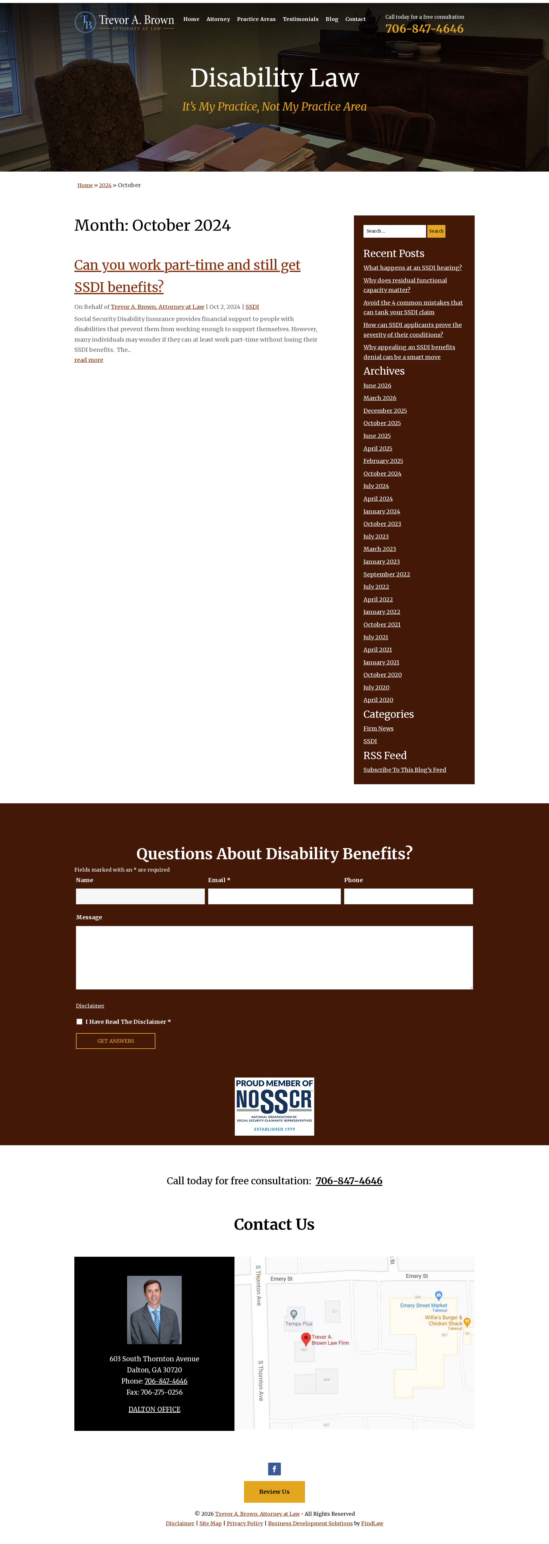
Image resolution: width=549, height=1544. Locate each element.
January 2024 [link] (381, 511)
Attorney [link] (218, 19)
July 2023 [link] (376, 536)
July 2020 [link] (376, 687)
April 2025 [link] (377, 448)
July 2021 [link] (375, 637)
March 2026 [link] (379, 398)
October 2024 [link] (382, 473)
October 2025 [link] (382, 423)
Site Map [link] (211, 1523)
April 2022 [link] (378, 599)
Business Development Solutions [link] (310, 1523)
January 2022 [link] (381, 612)
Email (219, 880)
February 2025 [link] (383, 461)
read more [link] (88, 360)
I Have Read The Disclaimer (128, 1022)
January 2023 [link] (381, 561)
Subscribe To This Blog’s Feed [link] (404, 769)
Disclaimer (90, 1006)
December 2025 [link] (385, 410)
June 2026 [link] (377, 385)
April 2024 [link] (378, 498)
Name (84, 880)
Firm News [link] (378, 728)
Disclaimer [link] (180, 1523)
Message (89, 917)
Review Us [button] (274, 1491)
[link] (124, 22)
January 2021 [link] (381, 662)
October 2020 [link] (382, 674)
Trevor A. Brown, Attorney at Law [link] (157, 306)
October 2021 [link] (382, 624)
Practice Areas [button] (256, 19)
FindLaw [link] (372, 1523)
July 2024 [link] (376, 486)
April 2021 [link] (377, 649)
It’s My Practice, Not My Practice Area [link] (274, 107)
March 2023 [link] (379, 549)
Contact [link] (355, 19)
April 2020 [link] (378, 700)
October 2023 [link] (382, 523)
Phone (353, 880)
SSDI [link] (252, 306)
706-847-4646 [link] (424, 29)
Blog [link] (332, 19)
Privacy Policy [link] (245, 1523)
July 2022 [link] (376, 586)
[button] (274, 1469)
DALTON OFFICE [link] (154, 1409)
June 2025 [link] (377, 435)
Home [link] (191, 19)
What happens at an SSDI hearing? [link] (412, 267)
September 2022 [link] (386, 574)
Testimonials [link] (301, 19)
